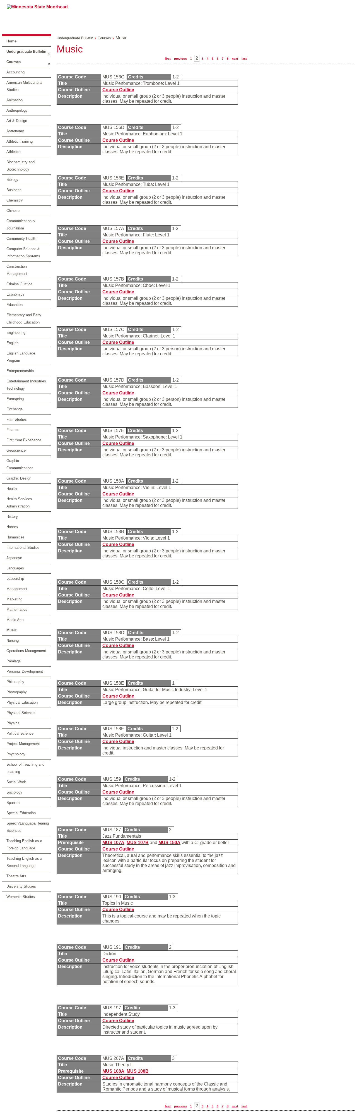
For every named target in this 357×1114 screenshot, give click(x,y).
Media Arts (15, 620)
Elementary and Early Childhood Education (23, 318)
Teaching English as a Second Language (24, 862)
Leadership (15, 578)
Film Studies (16, 419)
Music (11, 630)
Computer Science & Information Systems (23, 252)
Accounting (15, 72)
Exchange (14, 409)
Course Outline (118, 89)
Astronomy (15, 131)
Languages (15, 568)
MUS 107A (113, 842)
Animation (14, 100)
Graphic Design (18, 478)
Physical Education (22, 702)
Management (16, 589)
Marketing (14, 599)
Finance (12, 430)
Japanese (14, 558)
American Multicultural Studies (24, 86)
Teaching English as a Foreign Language (24, 844)
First (168, 58)
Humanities (15, 537)
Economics (15, 294)
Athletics (13, 152)
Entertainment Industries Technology (26, 385)
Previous (180, 58)
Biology (12, 180)
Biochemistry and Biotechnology (20, 165)
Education (14, 305)
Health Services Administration (19, 502)
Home (11, 41)
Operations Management (26, 651)
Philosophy (15, 682)
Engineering (15, 332)
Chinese (13, 211)
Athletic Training (19, 141)
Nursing (12, 640)
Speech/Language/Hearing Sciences (27, 827)
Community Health (21, 238)
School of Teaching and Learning (25, 768)
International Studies (23, 547)
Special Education (21, 813)
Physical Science (20, 713)
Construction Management (16, 270)
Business (13, 190)
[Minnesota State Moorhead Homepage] (178, 16)
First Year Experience (23, 440)
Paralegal (13, 661)
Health (11, 489)
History (12, 516)
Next (235, 58)
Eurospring (15, 399)
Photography (16, 692)
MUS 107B (138, 842)
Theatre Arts (16, 876)
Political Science (19, 733)
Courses (13, 62)
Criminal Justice (19, 284)
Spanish (13, 803)
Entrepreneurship (20, 371)
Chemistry (14, 200)
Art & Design (16, 121)
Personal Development (24, 671)
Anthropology (17, 110)
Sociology (14, 792)
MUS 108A (113, 1071)
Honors (12, 527)
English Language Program (20, 357)
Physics (13, 723)
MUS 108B (138, 1071)
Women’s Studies (20, 897)
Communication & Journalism (20, 224)
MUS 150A (169, 842)
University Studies (21, 886)
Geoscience (16, 450)
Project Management (23, 744)
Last (244, 58)
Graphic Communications (19, 464)
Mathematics (16, 609)
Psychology (15, 754)
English (12, 343)
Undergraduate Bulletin (26, 51)
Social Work (16, 782)
